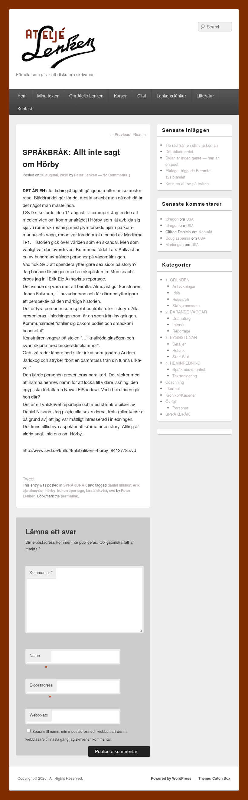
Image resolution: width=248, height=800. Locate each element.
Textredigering (184, 376)
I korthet (172, 388)
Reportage (181, 331)
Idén (176, 293)
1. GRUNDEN (177, 280)
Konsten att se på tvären (187, 183)
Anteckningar (183, 286)
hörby (50, 490)
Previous (120, 134)
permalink (69, 496)
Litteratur (205, 96)
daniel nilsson (119, 485)
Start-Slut (180, 356)
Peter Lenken (85, 175)
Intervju (178, 324)
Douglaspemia (177, 238)
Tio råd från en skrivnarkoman (191, 145)
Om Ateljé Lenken (86, 96)
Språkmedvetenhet (188, 369)
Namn (38, 656)
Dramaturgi (181, 318)
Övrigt (170, 401)
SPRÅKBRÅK (75, 485)
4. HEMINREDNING (183, 363)
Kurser (120, 96)
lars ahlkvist (96, 490)
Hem (22, 96)
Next (139, 134)
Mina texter (48, 96)
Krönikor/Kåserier (180, 395)
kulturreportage (70, 490)
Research (180, 299)
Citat (141, 96)
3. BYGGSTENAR (181, 337)
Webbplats (39, 715)
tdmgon (171, 219)
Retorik (178, 350)
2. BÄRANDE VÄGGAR (186, 312)
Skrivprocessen (186, 305)
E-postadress (41, 686)
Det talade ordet (179, 151)
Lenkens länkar (171, 96)
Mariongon (174, 244)
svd (112, 490)
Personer (180, 408)
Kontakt (25, 108)
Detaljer (179, 344)
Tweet (28, 478)
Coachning (174, 382)
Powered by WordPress (171, 778)
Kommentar (41, 572)
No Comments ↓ (117, 175)
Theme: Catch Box (214, 778)
